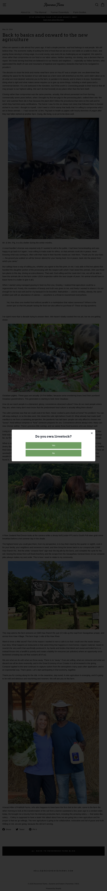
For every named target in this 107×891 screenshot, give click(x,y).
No (53, 453)
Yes (53, 445)
